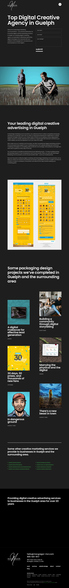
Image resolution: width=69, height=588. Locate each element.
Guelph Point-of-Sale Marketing (45, 464)
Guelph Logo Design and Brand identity (19, 469)
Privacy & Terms (29, 584)
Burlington (29, 574)
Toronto (53, 576)
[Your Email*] (48, 34)
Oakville (38, 576)
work (28, 566)
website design (43, 566)
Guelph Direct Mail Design (15, 464)
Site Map (37, 584)
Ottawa (28, 577)
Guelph (39, 574)
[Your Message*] (48, 42)
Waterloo (34, 576)
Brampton (45, 574)
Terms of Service (52, 582)
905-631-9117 (33, 556)
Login (34, 584)
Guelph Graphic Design (15, 462)
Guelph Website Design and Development (20, 466)
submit (39, 49)
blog (28, 568)
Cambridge (58, 574)
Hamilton (50, 574)
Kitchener (29, 576)
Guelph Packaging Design (43, 462)
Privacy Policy (46, 582)
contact (58, 566)
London (57, 576)
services (34, 566)
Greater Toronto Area (45, 576)
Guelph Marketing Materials (44, 466)
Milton (54, 574)
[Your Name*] (48, 30)
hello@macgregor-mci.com (40, 554)
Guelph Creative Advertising (44, 469)
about (52, 566)
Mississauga (34, 574)
